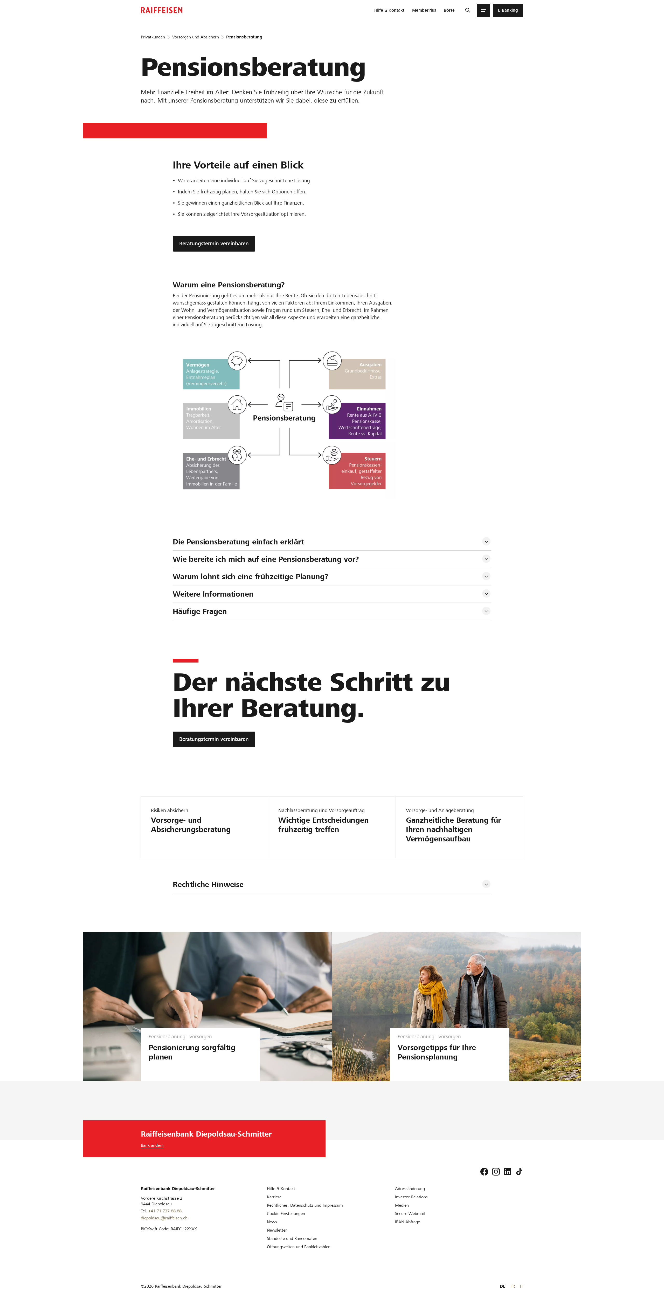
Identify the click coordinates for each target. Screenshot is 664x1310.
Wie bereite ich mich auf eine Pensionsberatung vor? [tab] (266, 559)
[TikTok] (519, 1172)
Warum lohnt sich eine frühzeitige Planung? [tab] (250, 576)
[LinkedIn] (507, 1172)
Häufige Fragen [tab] (200, 611)
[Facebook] (484, 1172)
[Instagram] (496, 1172)
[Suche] (467, 10)
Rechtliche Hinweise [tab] (208, 884)
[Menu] (483, 10)
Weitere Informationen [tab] (213, 594)
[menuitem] (389, 10)
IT (521, 1286)
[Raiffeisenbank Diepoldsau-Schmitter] (161, 10)
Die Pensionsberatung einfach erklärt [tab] (238, 541)
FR (512, 1286)
